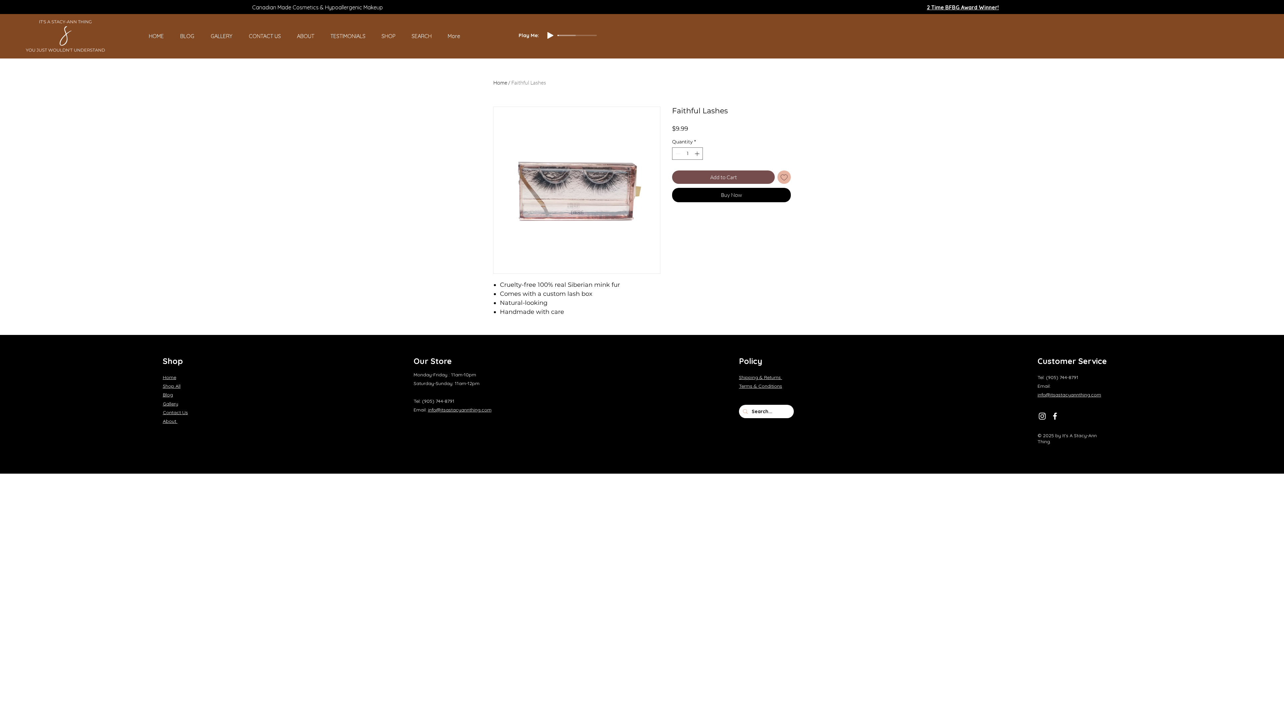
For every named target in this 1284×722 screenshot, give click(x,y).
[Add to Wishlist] (784, 177)
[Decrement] (677, 153)
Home (500, 82)
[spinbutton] (687, 153)
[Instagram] (1042, 416)
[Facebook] (1055, 416)
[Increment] (697, 153)
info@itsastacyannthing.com (460, 410)
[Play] (550, 35)
